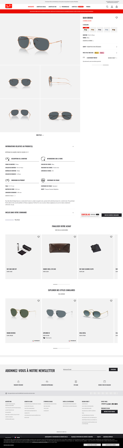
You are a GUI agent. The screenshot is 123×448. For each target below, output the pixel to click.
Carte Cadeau (9, 416)
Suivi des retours (86, 408)
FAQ (83, 413)
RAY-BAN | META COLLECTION (12, 414)
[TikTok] (108, 403)
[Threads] (114, 403)
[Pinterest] (117, 403)
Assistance (85, 403)
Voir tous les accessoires (61, 230)
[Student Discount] (103, 403)
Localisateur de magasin (69, 403)
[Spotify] (115, 403)
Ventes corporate (29, 408)
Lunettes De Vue (9, 410)
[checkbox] (117, 18)
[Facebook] (112, 403)
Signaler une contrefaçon (89, 417)
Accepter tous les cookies (111, 444)
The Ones (46, 408)
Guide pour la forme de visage (33, 403)
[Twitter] (111, 403)
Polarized (8, 412)
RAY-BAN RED (47, 406)
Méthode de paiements (31, 410)
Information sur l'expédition (33, 415)
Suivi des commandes (87, 406)
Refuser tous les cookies (92, 444)
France (18, 437)
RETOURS (27, 417)
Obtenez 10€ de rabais (109, 411)
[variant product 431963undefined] (100, 29)
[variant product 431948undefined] (93, 29)
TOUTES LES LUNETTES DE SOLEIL (13, 407)
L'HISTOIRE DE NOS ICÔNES (50, 403)
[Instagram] (107, 403)
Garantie (27, 413)
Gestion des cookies (9, 444)
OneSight (46, 410)
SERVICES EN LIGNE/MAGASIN (70, 406)
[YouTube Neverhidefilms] (109, 403)
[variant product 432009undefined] (107, 29)
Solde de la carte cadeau (89, 410)
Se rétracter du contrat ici (89, 419)
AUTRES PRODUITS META (88, 415)
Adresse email (67, 369)
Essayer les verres (87, 41)
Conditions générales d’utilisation (108, 437)
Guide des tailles (29, 406)
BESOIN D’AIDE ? (112, 58)
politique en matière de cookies (40, 442)
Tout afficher (61, 294)
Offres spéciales (9, 419)
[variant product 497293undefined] (114, 29)
